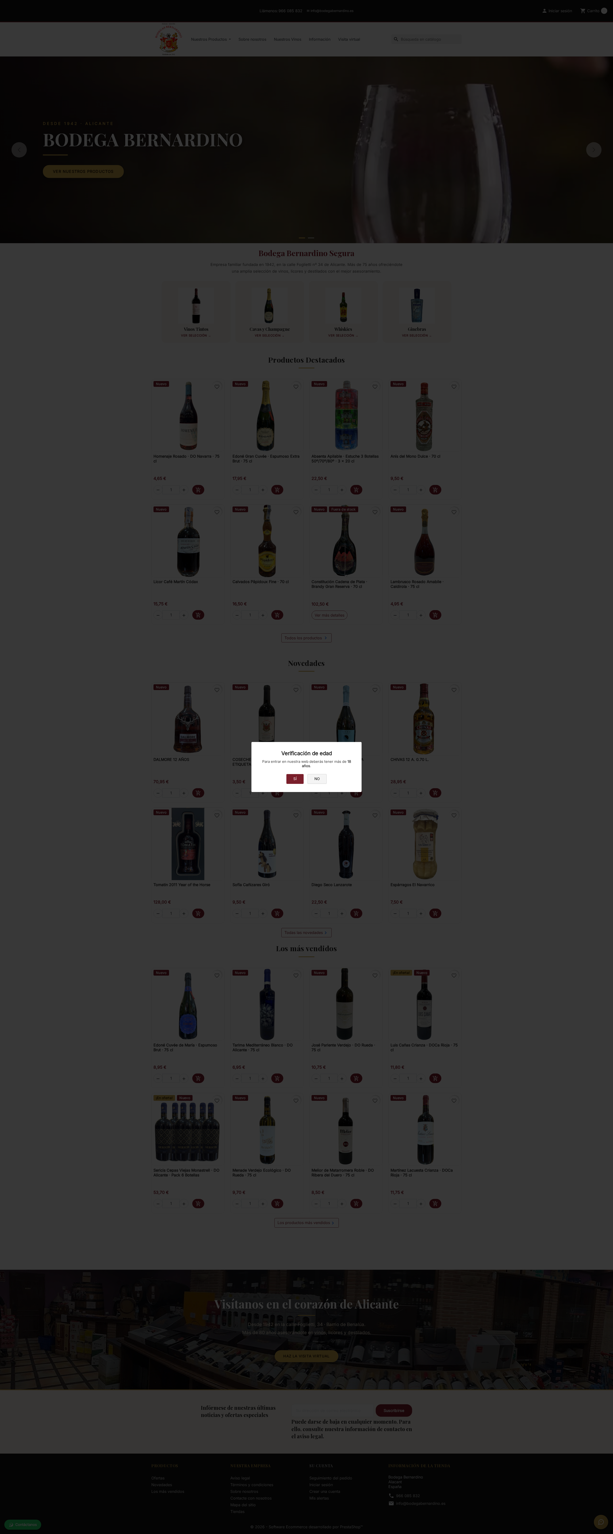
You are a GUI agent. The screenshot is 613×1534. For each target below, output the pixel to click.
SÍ (295, 778)
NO (317, 778)
